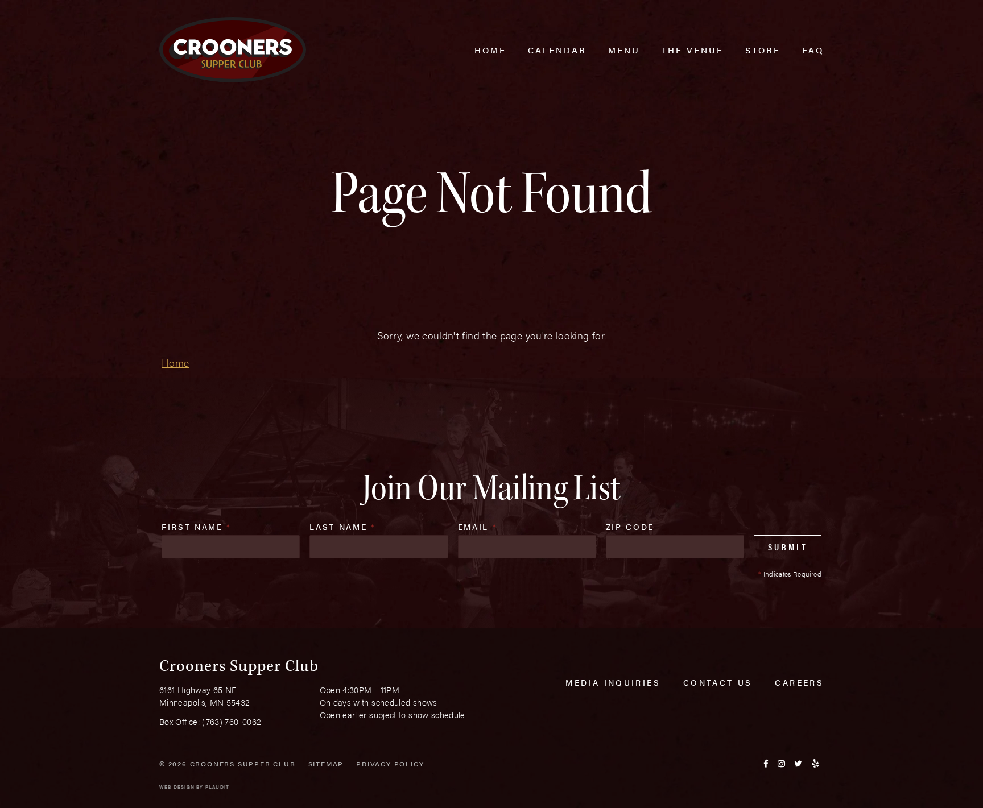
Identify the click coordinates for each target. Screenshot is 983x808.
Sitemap (326, 763)
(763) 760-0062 (231, 721)
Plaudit (217, 787)
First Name (197, 526)
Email (478, 526)
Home (175, 362)
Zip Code (630, 526)
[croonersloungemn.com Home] (232, 49)
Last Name (342, 526)
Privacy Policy (390, 763)
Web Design (177, 787)
